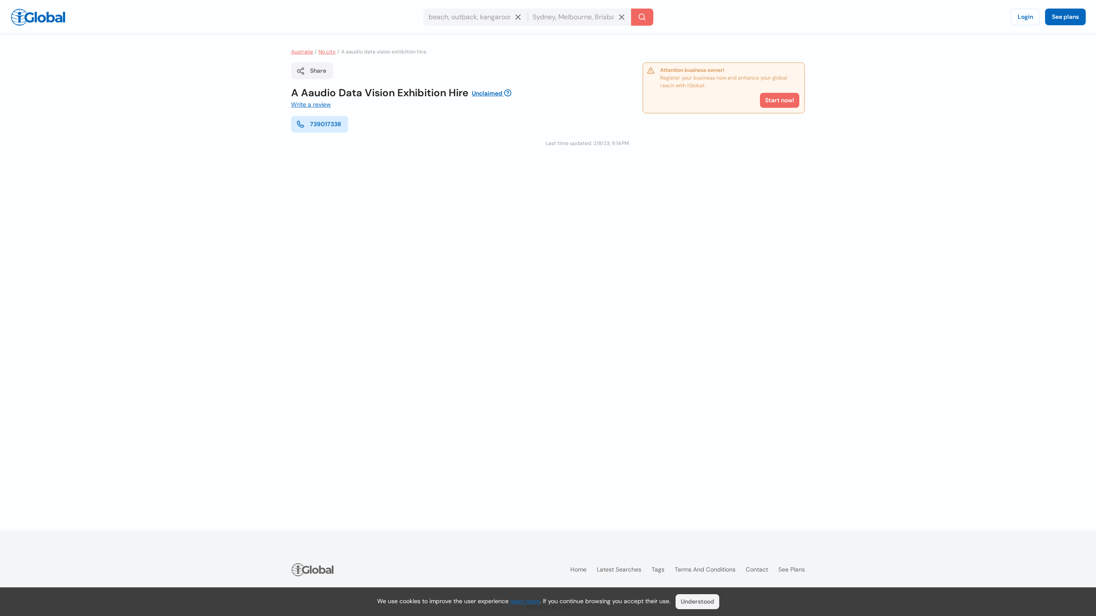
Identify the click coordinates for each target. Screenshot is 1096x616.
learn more (525, 601)
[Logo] (38, 17)
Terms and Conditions (705, 569)
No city (327, 51)
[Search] (642, 17)
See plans (1065, 17)
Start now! (779, 100)
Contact (757, 569)
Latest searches (619, 569)
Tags (658, 569)
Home (578, 569)
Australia (302, 51)
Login (1025, 17)
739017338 (325, 124)
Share (318, 70)
